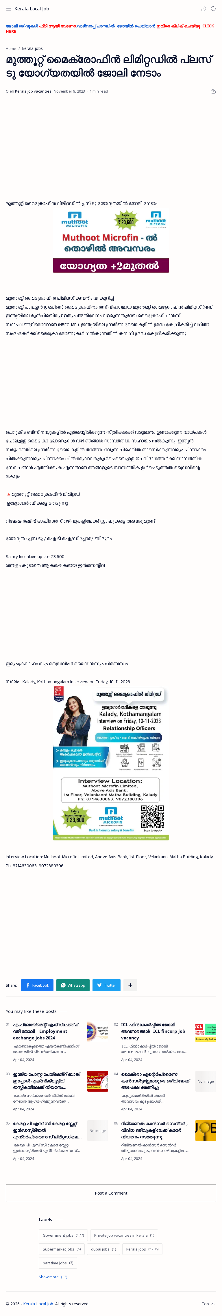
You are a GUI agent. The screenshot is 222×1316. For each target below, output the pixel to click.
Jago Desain (127, 1303)
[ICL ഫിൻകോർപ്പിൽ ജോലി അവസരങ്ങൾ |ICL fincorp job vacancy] (205, 1031)
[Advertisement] (111, 147)
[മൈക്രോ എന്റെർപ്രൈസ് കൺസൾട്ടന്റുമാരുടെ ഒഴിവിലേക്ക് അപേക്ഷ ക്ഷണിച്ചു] (205, 1081)
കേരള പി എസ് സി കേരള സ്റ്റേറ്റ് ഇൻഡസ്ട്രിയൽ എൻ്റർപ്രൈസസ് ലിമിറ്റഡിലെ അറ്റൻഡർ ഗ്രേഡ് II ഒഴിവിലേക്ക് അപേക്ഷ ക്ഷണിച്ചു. (46, 1130)
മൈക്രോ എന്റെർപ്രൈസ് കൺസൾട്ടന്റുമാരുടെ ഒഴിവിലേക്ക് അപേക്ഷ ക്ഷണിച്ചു (155, 1080)
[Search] (213, 8)
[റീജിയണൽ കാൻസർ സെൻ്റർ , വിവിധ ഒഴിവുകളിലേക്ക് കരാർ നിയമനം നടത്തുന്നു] (205, 1130)
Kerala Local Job (31, 8)
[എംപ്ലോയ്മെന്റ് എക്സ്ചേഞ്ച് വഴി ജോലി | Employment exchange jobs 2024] (97, 1031)
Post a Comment (111, 1193)
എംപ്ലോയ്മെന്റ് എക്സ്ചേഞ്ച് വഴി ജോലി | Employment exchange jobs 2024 (45, 1031)
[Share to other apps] (130, 985)
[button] (203, 8)
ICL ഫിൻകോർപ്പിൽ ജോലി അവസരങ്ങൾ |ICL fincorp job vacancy (153, 1031)
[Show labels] (54, 1277)
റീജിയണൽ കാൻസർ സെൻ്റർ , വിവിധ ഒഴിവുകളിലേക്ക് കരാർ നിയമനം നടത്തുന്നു (154, 1129)
